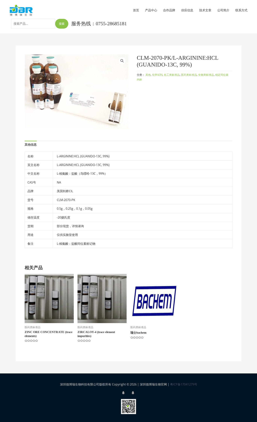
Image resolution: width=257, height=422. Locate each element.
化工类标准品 (172, 74)
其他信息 (31, 144)
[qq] (126, 392)
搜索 (62, 23)
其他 (148, 74)
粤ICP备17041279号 (183, 384)
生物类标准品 (206, 74)
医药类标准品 (189, 74)
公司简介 (223, 10)
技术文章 (205, 10)
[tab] (31, 145)
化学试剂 (157, 74)
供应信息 (187, 10)
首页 (136, 10)
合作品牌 (169, 10)
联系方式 (241, 10)
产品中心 (151, 10)
